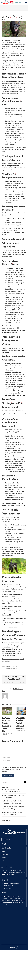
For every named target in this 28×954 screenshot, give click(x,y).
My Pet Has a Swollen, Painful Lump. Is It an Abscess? (20, 723)
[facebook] (2, 844)
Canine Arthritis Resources (16, 471)
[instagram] (5, 844)
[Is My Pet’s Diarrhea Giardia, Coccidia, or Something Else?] (7, 708)
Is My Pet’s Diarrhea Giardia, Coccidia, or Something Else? (6, 724)
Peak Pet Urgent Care (7, 666)
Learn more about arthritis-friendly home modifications (15, 276)
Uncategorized (8, 668)
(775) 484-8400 (8, 888)
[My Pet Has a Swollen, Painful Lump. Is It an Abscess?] (21, 708)
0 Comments (14, 668)
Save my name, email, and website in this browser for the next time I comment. (14, 769)
